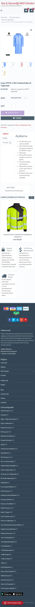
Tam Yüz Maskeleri (7, 538)
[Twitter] (13, 320)
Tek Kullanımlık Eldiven (8, 542)
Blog (2, 390)
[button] (31, 30)
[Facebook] (9, 320)
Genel (2, 444)
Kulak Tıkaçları (5, 512)
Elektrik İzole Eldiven (7, 436)
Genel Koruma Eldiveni (7, 449)
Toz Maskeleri (5, 546)
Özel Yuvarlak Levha (7, 516)
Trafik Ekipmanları (6, 550)
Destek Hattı (5, 394)
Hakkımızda (4, 380)
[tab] (7, 134)
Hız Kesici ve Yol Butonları (9, 474)
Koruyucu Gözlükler (7, 504)
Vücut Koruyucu (6, 580)
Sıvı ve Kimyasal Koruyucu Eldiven (11, 525)
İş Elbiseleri (4, 483)
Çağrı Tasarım (17, 605)
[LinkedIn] (17, 320)
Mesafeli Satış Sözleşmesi (9, 351)
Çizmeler (3, 415)
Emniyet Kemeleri (6, 440)
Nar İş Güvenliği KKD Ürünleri (17, 3)
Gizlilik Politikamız (6, 349)
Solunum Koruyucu (7, 533)
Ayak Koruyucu (5, 411)
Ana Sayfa (4, 363)
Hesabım (3, 402)
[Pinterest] (25, 320)
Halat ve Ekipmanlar (7, 470)
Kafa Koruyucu (5, 491)
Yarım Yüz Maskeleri (7, 584)
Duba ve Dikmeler (6, 423)
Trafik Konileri (5, 554)
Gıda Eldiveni (5, 453)
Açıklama (5, 134)
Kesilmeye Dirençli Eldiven (9, 495)
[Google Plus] (21, 320)
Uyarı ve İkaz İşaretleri (7, 571)
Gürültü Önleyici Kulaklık (8, 466)
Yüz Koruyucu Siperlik (7, 588)
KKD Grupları (5, 371)
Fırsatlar (3, 375)
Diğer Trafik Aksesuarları (8, 419)
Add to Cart (12, 113)
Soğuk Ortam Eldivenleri (8, 529)
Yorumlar (7, 143)
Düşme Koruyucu (6, 428)
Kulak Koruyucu (5, 508)
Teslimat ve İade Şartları (8, 354)
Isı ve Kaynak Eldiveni (7, 487)
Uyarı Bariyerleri (5, 567)
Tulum (3, 563)
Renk (3, 98)
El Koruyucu (4, 432)
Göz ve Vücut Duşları (7, 461)
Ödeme (3, 398)
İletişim (3, 385)
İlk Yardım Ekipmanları (7, 478)
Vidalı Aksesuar (5, 576)
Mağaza (3, 367)
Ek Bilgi (5, 138)
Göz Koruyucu (5, 457)
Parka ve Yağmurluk (21, 125)
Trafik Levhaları (5, 559)
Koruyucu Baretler (6, 499)
